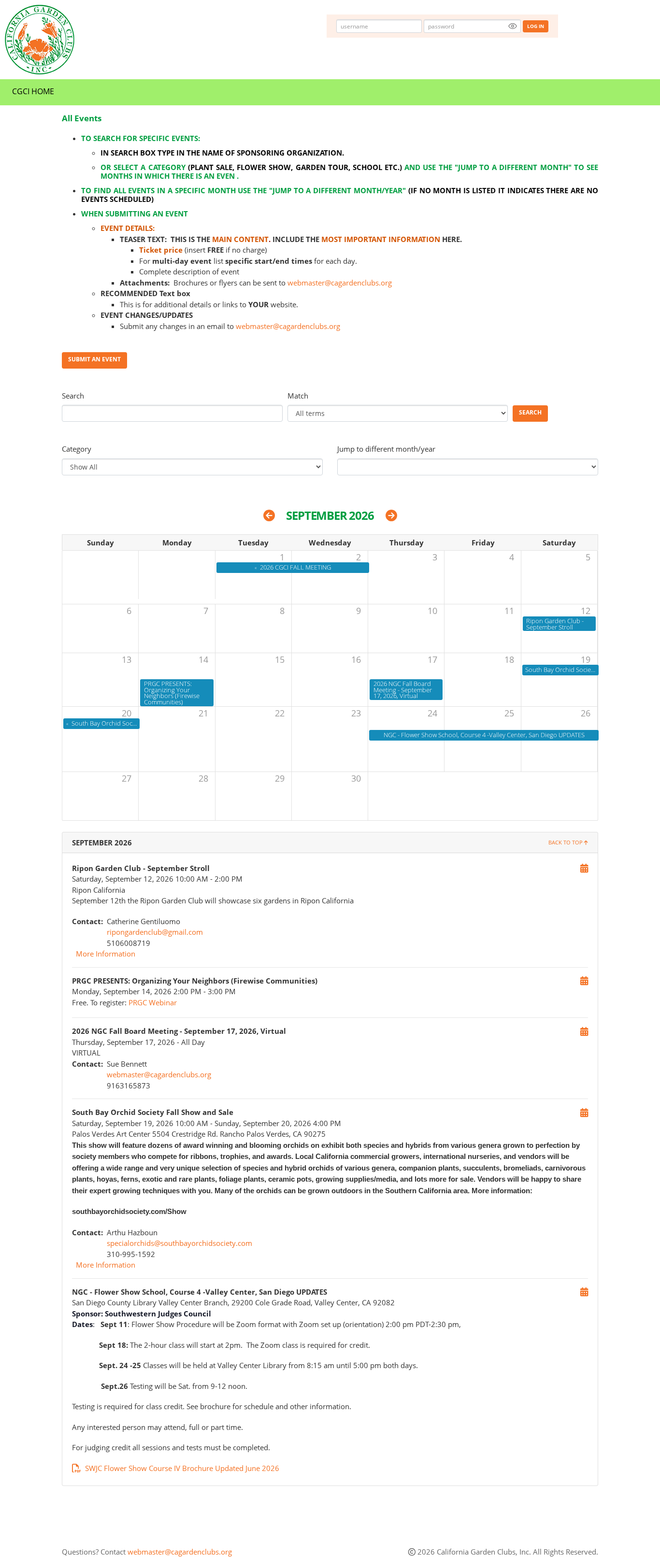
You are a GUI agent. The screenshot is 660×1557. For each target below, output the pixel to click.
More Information (105, 953)
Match (297, 395)
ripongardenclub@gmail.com (155, 932)
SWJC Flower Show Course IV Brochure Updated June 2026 (182, 1468)
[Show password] (512, 26)
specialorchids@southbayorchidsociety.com (179, 1243)
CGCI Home (33, 91)
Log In (535, 26)
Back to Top (566, 842)
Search (73, 395)
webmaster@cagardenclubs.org (339, 282)
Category (76, 449)
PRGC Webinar (153, 1002)
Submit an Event (94, 359)
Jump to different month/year (386, 449)
